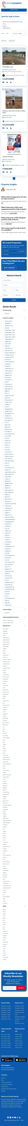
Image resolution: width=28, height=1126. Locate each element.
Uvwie (4, 892)
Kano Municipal (6, 763)
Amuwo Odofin (7, 659)
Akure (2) (7, 346)
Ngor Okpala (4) (9, 492)
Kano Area (5, 761)
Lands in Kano (18, 1047)
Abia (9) (7, 328)
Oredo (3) (7, 537)
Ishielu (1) (7, 445)
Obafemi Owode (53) (10, 503)
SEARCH (14, 300)
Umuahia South (6, 887)
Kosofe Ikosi (6, 770)
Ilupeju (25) (8, 440)
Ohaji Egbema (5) (9, 521)
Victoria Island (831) (10, 598)
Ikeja (4, 731)
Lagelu (4, 772)
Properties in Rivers (6, 1010)
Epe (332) (7, 398)
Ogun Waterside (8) (10, 519)
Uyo (4, 894)
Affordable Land (7, 67)
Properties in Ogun (6, 1014)
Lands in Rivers (18, 1045)
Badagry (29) (8, 375)
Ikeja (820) (7, 427)
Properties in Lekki (19, 1008)
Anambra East (6, 663)
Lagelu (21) (8, 470)
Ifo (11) (7, 422)
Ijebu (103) (7, 425)
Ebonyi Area (6, 692)
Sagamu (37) (8, 569)
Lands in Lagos (18, 1034)
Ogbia (4, 814)
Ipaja (4, 746)
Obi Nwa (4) (8, 506)
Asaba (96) (7, 366)
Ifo (3, 727)
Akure (4, 653)
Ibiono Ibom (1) (9, 418)
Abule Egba (6, 646)
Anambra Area (6, 661)
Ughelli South (6, 881)
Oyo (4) (7, 560)
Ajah (4, 650)
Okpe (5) (7, 535)
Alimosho (5, 657)
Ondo (4, 953)
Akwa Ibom (5, 655)
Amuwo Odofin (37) (10, 353)
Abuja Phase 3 (6, 642)
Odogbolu (5, 809)
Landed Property (7, 157)
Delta (4, 924)
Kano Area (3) (8, 458)
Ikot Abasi (5, 735)
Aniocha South (6, 668)
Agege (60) (8, 341)
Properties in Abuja (6, 1008)
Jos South (5, 755)
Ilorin (4, 24)
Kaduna (5, 944)
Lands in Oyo (18, 1038)
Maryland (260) (9, 483)
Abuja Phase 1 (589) (10, 330)
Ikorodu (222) (8, 429)
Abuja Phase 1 (6, 637)
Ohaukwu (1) (8, 524)
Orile (4, 840)
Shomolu (5, 874)
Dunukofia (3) (8, 384)
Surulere (5, 877)
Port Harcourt (6, 861)
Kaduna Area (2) (9, 454)
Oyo (4, 859)
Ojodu (4, 831)
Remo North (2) (9, 564)
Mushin (4, 790)
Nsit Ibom (5, 803)
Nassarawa (5, 942)
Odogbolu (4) (8, 508)
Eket (4, 698)
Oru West (5, 842)
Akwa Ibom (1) (8, 348)
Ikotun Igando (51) (9, 434)
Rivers (4, 866)
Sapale (4, 872)
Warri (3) (7, 600)
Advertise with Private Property (8, 1089)
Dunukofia (5, 690)
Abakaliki (5, 631)
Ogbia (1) (7, 512)
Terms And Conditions (6, 1084)
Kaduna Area (6, 757)
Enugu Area (6, 700)
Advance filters (14, 9)
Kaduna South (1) (9, 456)
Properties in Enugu (6, 1019)
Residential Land (17, 22)
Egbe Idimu (5, 694)
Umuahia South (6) (9, 589)
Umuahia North (6, 885)
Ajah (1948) (8, 343)
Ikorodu (5, 733)
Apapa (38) (8, 364)
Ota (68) (7, 553)
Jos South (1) (8, 452)
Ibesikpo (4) (8, 416)
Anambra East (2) (9, 357)
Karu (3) (7, 463)
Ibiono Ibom (6, 722)
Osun (4, 948)
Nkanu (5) (7, 497)
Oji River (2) (8, 526)
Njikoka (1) (7, 494)
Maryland (5, 785)
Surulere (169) (8, 578)
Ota (4, 853)
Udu (4, 879)
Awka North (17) (9, 368)
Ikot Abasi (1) (8, 431)
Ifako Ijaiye (5, 724)
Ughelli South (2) (9, 582)
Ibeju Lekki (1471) (9, 413)
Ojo (4, 829)
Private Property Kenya (7, 1069)
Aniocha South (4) (9, 362)
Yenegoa (5, 903)
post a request (9, 268)
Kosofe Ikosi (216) (9, 467)
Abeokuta (5, 633)
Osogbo (5, 850)
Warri (4, 898)
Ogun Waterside (7, 820)
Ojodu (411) (8, 530)
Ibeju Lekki (5, 718)
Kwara (4, 26)
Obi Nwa (5, 807)
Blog (2, 1080)
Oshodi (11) (8, 548)
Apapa (4, 670)
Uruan (4, 890)
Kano (4, 940)
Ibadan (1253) (8, 411)
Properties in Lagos (6, 1006)
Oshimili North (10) (9, 546)
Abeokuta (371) (9, 325)
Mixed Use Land (7, 22)
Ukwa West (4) (8, 585)
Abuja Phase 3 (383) (10, 334)
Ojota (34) (7, 533)
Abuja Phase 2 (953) (10, 332)
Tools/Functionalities (6, 1082)
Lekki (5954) (8, 476)
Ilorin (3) (7, 438)
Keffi (4, 768)
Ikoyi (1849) (8, 436)
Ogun (4, 913)
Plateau (5, 959)
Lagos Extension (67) (10, 472)
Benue (4, 955)
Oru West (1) (8, 542)
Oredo (4, 837)
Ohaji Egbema (6, 822)
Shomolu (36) (8, 576)
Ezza (4, 711)
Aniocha (5, 666)
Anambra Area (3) (9, 355)
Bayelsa (5, 935)
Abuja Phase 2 (6, 640)
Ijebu (4, 729)
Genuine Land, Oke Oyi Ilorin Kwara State (13, 112)
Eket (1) (7, 393)
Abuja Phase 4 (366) (10, 337)
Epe (4, 703)
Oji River (5, 827)
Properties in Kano (5, 1012)
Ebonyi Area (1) (9, 386)
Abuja (4, 911)
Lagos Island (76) (9, 474)
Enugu (4, 922)
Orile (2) (7, 539)
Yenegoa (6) (8, 605)
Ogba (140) (8, 510)
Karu (4, 766)
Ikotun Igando (6, 737)
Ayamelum (5, 679)
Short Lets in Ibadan (6, 1043)
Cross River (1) (8, 380)
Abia (4, 635)
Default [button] (20, 33)
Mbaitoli (5, 787)
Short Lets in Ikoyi (5, 1038)
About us (3, 1078)
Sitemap (3, 1091)
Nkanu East (5, 800)
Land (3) (7, 612)
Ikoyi (4, 740)
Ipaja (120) (7, 443)
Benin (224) (8, 377)
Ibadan (4, 716)
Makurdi (5, 783)
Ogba (4, 811)
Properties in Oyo (5, 1017)
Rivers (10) (7, 567)
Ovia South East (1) (10, 555)
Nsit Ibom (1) (8, 501)
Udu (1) (7, 580)
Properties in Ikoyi (19, 1010)
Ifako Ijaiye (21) (9, 420)
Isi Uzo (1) (7, 447)
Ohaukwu (5, 824)
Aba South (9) (8, 321)
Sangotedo (6, 870)
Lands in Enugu (19, 1043)
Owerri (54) (8, 557)
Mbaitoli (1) (8, 485)
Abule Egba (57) (9, 339)
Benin (4, 683)
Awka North (6, 674)
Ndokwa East (6, 792)
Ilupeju (4, 744)
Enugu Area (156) (9, 395)
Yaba (4, 901)
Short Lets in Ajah (5, 1041)
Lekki (4, 779)
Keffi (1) (7, 465)
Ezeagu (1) (7, 404)
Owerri (4, 857)
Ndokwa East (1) (9, 490)
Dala (4, 687)
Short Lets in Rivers (6, 1047)
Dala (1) (7, 382)
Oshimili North (6, 846)
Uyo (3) (7, 596)
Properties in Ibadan (20, 1017)
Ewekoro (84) (8, 402)
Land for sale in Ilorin (8, 620)
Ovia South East (7, 855)
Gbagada (5, 713)
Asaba (4, 672)
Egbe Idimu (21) (9, 389)
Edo (4, 920)
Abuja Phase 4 (6, 644)
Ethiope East (6, 705)
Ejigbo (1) (7, 391)
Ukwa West (5, 883)
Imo (4, 927)
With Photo (12, 41)
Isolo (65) (7, 449)
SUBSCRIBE (21, 251)
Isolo (4, 753)
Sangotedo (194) (9, 571)
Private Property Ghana (7, 1068)
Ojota (4, 833)
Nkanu (4, 798)
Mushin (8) (7, 488)
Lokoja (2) (7, 479)
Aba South (5, 629)
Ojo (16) (7, 528)
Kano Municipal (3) (9, 461)
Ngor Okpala (6, 794)
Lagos (4, 909)
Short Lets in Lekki (5, 1036)
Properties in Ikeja (19, 1006)
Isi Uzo (4, 750)
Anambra (5, 931)
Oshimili (5, 844)
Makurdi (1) (8, 481)
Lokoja (4, 781)
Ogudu (4, 816)
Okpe (4, 835)
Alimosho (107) (9, 350)
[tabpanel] (14, 56)
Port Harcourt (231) (10, 562)
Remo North (6, 864)
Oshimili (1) (8, 544)
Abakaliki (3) (8, 323)
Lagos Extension (7, 774)
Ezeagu (5, 709)
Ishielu (4, 748)
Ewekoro (5, 707)
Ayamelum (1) (8, 373)
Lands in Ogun (18, 1041)
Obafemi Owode (7, 805)
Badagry (5, 681)
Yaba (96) (7, 603)
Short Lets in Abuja (6, 1045)
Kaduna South (6, 759)
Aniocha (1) (8, 359)
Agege (4, 648)
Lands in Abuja (18, 1036)
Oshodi (5, 848)
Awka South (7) (9, 371)
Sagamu (5, 868)
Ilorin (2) (7, 313)
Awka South (6, 676)
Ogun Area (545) (9, 517)
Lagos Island (6, 777)
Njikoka (4, 796)
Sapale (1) (7, 573)
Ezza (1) (7, 407)
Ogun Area (5, 818)
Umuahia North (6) (9, 587)
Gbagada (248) (9, 409)
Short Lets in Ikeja (5, 1034)
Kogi (4, 950)
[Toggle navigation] (4, 6)
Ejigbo (4, 696)
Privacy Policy (4, 1086)
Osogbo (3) (8, 551)
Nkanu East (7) (8, 499)
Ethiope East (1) (9, 400)
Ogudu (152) (8, 515)
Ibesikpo (5, 720)
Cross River (5, 685)
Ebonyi (4, 937)
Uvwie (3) (7, 594)
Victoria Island (6, 896)
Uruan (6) (7, 591)
